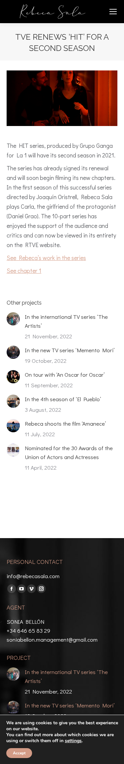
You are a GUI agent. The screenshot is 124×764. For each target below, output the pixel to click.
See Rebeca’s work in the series (46, 258)
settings (73, 741)
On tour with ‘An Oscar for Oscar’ (64, 374)
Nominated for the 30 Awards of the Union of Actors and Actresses (69, 452)
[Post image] (13, 318)
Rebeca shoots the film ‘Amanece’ (65, 423)
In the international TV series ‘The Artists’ (66, 321)
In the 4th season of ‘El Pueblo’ (63, 399)
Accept (19, 753)
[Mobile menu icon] (113, 11)
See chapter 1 (24, 271)
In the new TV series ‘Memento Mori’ (69, 350)
